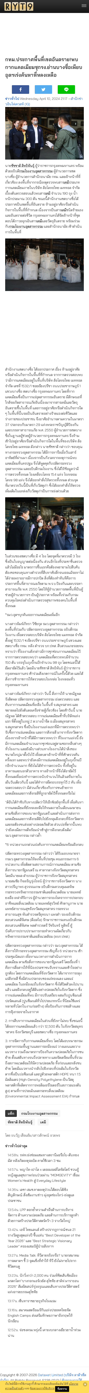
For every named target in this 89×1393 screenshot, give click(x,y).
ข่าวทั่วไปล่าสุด (16, 1146)
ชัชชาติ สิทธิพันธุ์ (22, 165)
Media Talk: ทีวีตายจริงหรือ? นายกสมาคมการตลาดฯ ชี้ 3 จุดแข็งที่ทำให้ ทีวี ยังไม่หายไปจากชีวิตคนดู (43, 1260)
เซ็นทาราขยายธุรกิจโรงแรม (32, 1301)
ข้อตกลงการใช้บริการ (42, 1388)
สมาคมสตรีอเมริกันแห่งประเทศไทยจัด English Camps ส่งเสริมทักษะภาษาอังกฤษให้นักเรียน (40, 1315)
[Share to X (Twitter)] (43, 89)
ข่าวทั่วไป (12, 98)
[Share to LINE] (66, 89)
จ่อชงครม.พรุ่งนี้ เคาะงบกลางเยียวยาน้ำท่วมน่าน (44, 1333)
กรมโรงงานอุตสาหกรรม (36, 171)
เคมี (66, 182)
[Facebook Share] (20, 89)
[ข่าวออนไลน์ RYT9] (17, 6)
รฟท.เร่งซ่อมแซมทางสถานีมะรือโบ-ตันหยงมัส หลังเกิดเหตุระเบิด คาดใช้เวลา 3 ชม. (43, 1158)
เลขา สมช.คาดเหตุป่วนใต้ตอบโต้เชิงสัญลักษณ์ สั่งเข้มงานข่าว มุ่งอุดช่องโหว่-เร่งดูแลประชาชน (41, 1195)
